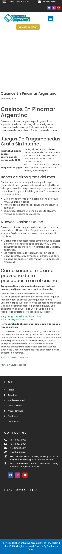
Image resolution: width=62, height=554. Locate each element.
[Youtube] (58, 8)
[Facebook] (49, 8)
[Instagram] (54, 8)
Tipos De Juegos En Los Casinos (17, 319)
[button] (50, 18)
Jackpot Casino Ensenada (14, 357)
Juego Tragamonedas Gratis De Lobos (21, 316)
